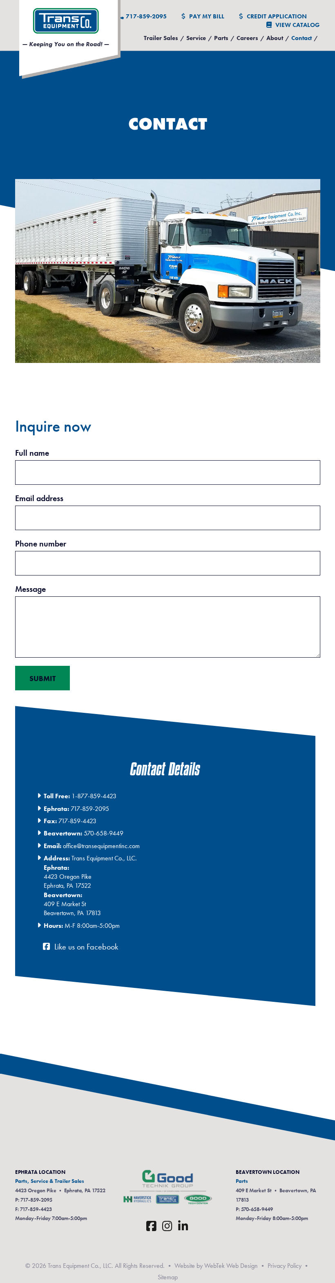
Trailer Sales (161, 38)
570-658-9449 (257, 1209)
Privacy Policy (285, 1265)
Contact (301, 38)
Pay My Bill (206, 16)
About (274, 38)
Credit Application (276, 16)
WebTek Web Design (231, 1265)
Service (196, 38)
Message (30, 589)
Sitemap (168, 1277)
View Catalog (297, 25)
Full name (32, 453)
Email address (39, 498)
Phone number (40, 543)
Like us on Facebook (85, 946)
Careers (247, 38)
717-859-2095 (146, 16)
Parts (221, 38)
